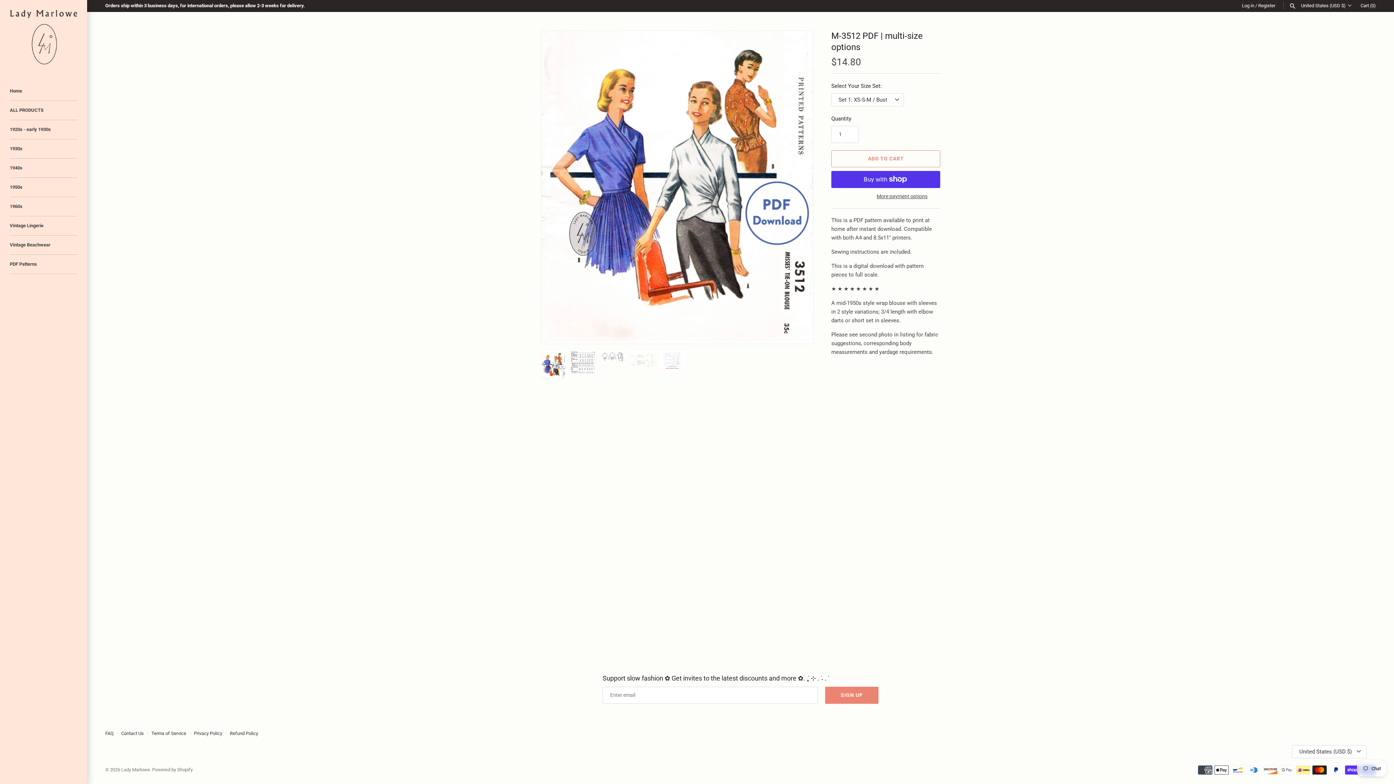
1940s (16, 168)
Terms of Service (168, 733)
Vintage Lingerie (27, 225)
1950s (16, 187)
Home (16, 91)
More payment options (902, 196)
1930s (16, 148)
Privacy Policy (208, 733)
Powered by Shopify (172, 769)
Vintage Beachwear (30, 245)
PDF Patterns (23, 264)
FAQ (109, 733)
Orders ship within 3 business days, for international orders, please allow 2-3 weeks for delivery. (205, 5)
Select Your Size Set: (856, 86)
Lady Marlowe (135, 769)
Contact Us (132, 733)
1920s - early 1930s (30, 129)
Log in (1248, 5)
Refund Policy (244, 733)
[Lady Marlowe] (43, 37)
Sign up (852, 695)
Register (1266, 5)
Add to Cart (886, 159)
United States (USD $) (1323, 5)
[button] (798, 187)
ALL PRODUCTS (27, 110)
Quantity (841, 118)
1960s (16, 206)
